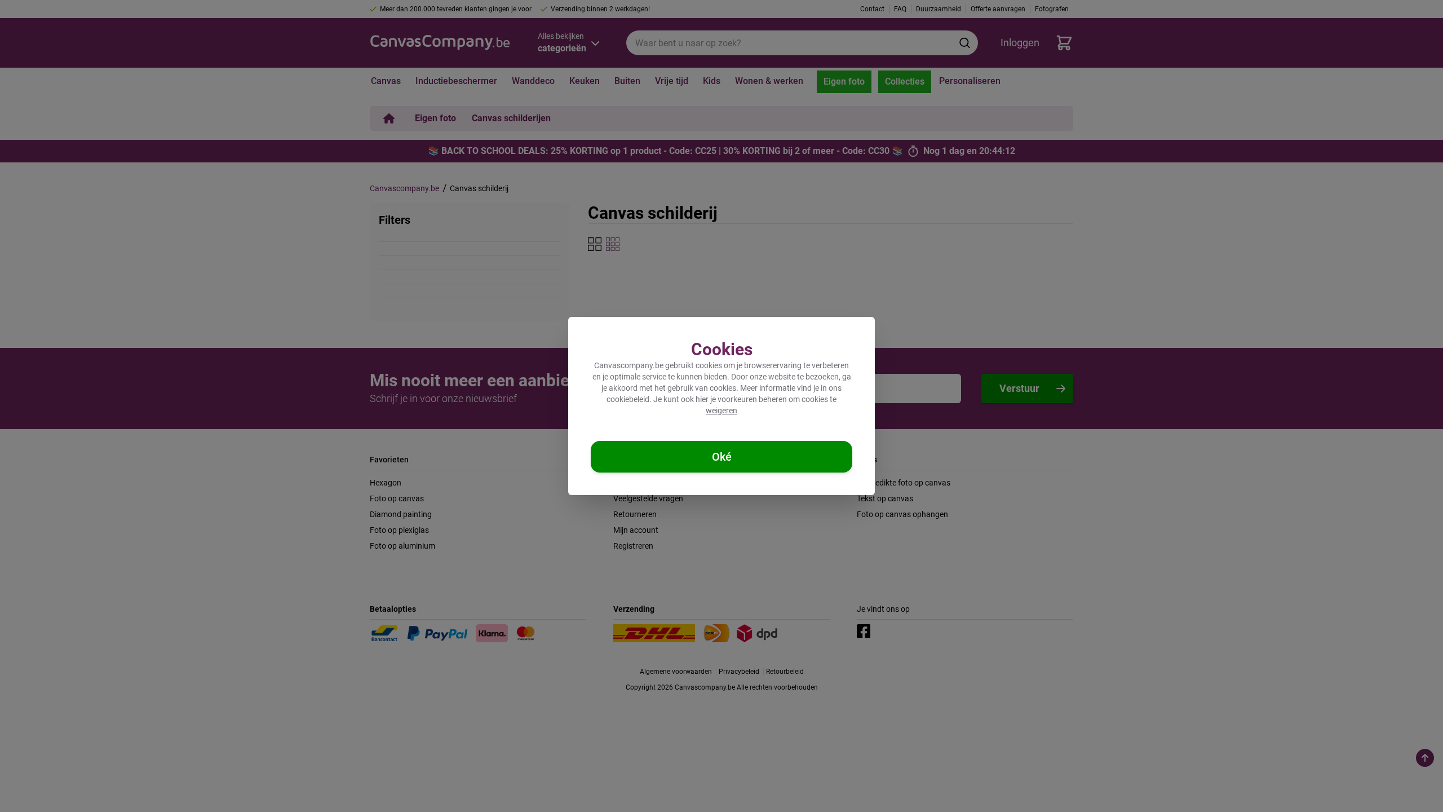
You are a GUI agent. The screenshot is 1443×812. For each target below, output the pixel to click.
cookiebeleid (628, 399)
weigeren (721, 410)
